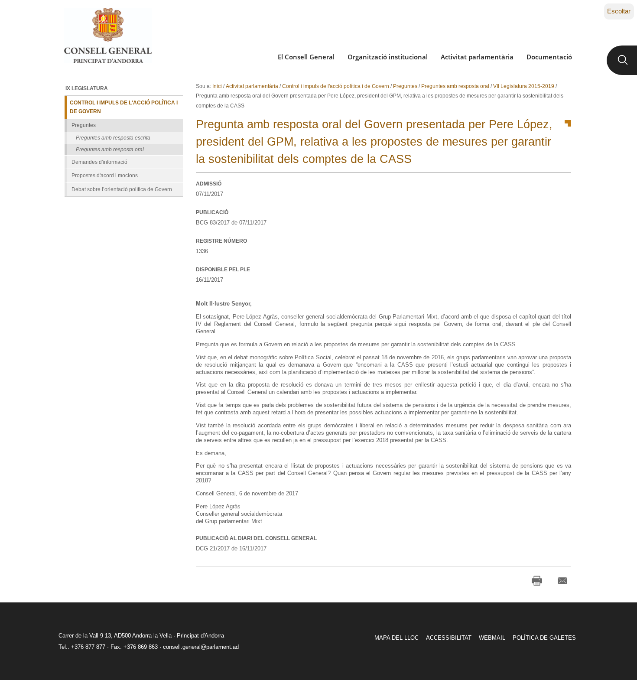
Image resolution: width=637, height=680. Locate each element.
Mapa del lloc (396, 637)
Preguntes (405, 86)
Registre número (221, 241)
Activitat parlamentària (477, 56)
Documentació (549, 56)
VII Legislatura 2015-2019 (523, 86)
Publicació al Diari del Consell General (256, 538)
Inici (217, 86)
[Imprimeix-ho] (537, 580)
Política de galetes (544, 637)
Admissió (208, 184)
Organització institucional (388, 56)
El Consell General (306, 56)
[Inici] (107, 36)
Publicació (212, 212)
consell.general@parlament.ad (201, 647)
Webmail (492, 637)
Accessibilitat (448, 637)
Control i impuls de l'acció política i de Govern (335, 86)
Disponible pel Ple (223, 270)
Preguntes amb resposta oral (455, 86)
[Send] (562, 580)
